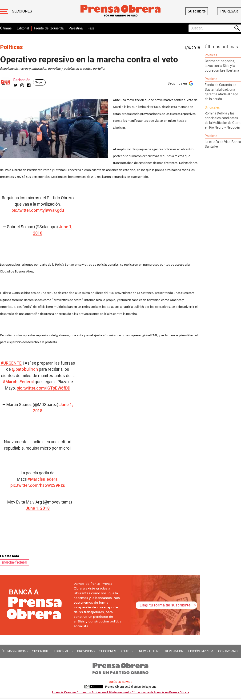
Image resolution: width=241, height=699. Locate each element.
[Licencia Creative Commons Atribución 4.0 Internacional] (93, 687)
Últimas (6, 28)
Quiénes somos (120, 682)
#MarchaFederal (18, 381)
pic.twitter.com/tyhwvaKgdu (38, 210)
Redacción (21, 80)
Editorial (23, 28)
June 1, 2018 (38, 508)
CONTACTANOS (228, 651)
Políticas (11, 47)
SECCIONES (107, 651)
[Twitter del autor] (15, 85)
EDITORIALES (63, 651)
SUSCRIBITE (40, 651)
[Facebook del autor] (28, 85)
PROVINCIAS (86, 651)
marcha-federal (14, 562)
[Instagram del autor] (22, 85)
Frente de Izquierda (49, 28)
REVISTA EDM (174, 651)
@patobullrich (25, 369)
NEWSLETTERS (149, 651)
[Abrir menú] (4, 11)
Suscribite (197, 11)
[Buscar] (237, 28)
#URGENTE (11, 363)
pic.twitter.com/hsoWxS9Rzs (37, 485)
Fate (91, 28)
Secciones (22, 11)
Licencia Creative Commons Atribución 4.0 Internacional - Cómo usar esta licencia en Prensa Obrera (120, 692)
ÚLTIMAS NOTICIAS (15, 651)
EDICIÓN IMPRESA (200, 651)
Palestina (75, 28)
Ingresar (229, 11)
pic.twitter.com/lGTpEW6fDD (43, 388)
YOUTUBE (127, 651)
